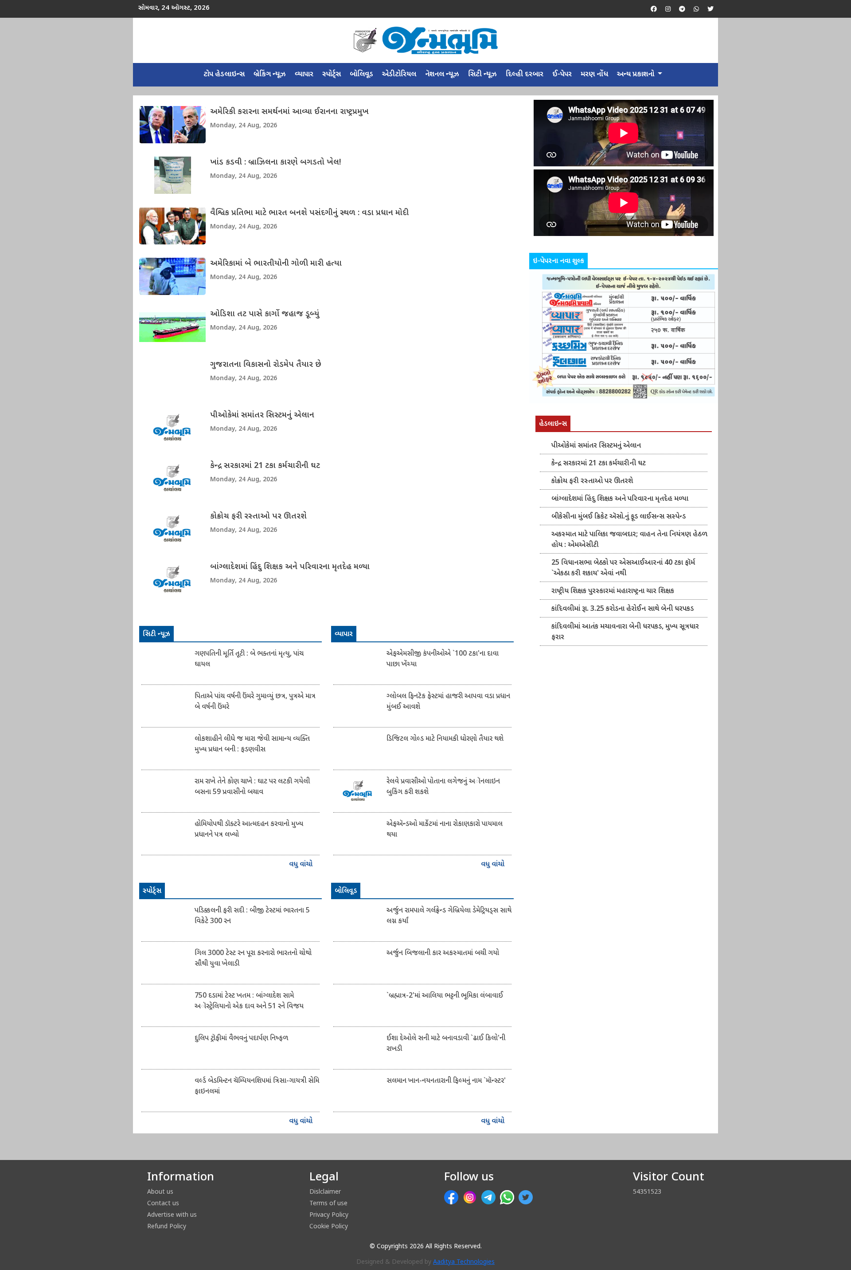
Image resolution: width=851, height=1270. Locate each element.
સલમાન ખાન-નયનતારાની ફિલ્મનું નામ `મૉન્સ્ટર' (446, 1081)
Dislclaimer (325, 1191)
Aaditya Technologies (464, 1262)
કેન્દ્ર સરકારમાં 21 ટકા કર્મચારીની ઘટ (265, 466)
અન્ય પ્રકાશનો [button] (636, 74)
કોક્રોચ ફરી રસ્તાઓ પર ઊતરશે (258, 516)
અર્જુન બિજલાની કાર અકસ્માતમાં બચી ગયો (442, 953)
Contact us (163, 1203)
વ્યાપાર (304, 74)
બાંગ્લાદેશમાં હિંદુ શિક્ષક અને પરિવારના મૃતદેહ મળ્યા (290, 567)
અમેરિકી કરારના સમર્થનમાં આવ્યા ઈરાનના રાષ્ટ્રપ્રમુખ (289, 112)
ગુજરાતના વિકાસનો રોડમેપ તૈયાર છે (265, 365)
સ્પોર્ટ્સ (331, 74)
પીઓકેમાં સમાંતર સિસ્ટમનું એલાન (262, 415)
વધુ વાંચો (301, 864)
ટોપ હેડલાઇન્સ (224, 74)
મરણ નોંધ (594, 74)
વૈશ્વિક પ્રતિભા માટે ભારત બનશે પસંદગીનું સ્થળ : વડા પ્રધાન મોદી (309, 213)
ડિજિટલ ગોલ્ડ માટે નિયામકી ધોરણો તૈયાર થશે (445, 739)
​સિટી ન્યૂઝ (482, 74)
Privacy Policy (328, 1214)
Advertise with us (172, 1214)
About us (160, 1191)
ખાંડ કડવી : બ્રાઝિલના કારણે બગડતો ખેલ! (275, 162)
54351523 (647, 1191)
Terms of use (328, 1203)
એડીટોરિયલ (399, 74)
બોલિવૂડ (361, 74)
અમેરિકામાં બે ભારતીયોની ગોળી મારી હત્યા (276, 264)
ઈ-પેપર (562, 74)
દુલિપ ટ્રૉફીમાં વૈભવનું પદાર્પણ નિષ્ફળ (241, 1038)
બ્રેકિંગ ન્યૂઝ (270, 74)
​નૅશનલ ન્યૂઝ (442, 74)
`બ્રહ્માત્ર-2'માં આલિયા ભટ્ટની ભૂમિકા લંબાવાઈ (444, 996)
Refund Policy (166, 1226)
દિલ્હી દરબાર (524, 74)
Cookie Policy (328, 1226)
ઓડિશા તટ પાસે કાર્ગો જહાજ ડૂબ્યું (264, 314)
